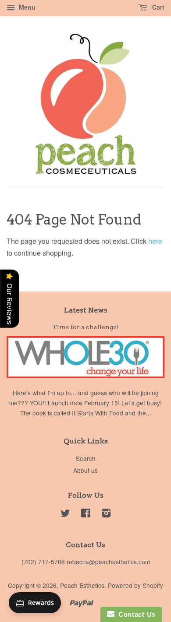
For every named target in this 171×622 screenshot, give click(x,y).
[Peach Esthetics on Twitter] (65, 514)
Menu (26, 7)
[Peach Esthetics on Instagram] (106, 514)
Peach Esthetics (82, 585)
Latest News (85, 310)
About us (85, 470)
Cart (157, 7)
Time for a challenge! (85, 326)
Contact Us (135, 614)
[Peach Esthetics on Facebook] (86, 514)
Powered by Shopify (135, 585)
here (155, 241)
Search (86, 458)
